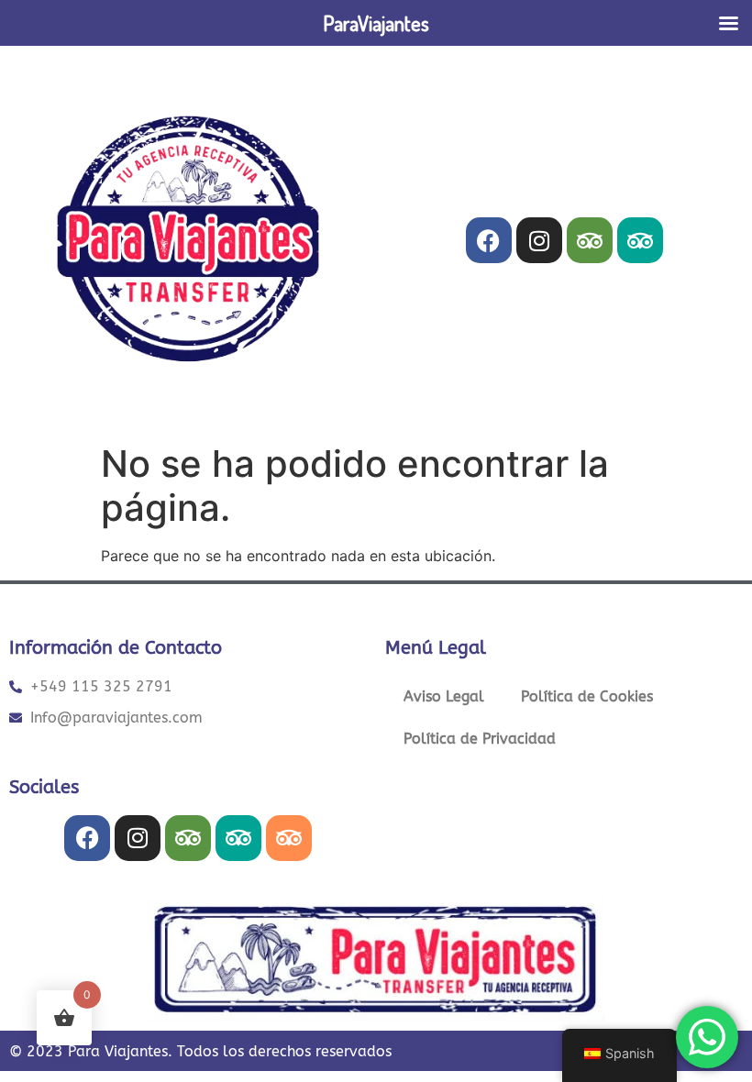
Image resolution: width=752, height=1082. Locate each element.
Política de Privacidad (480, 738)
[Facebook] (489, 240)
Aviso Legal (444, 696)
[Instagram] (539, 240)
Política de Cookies (587, 696)
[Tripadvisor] (590, 240)
